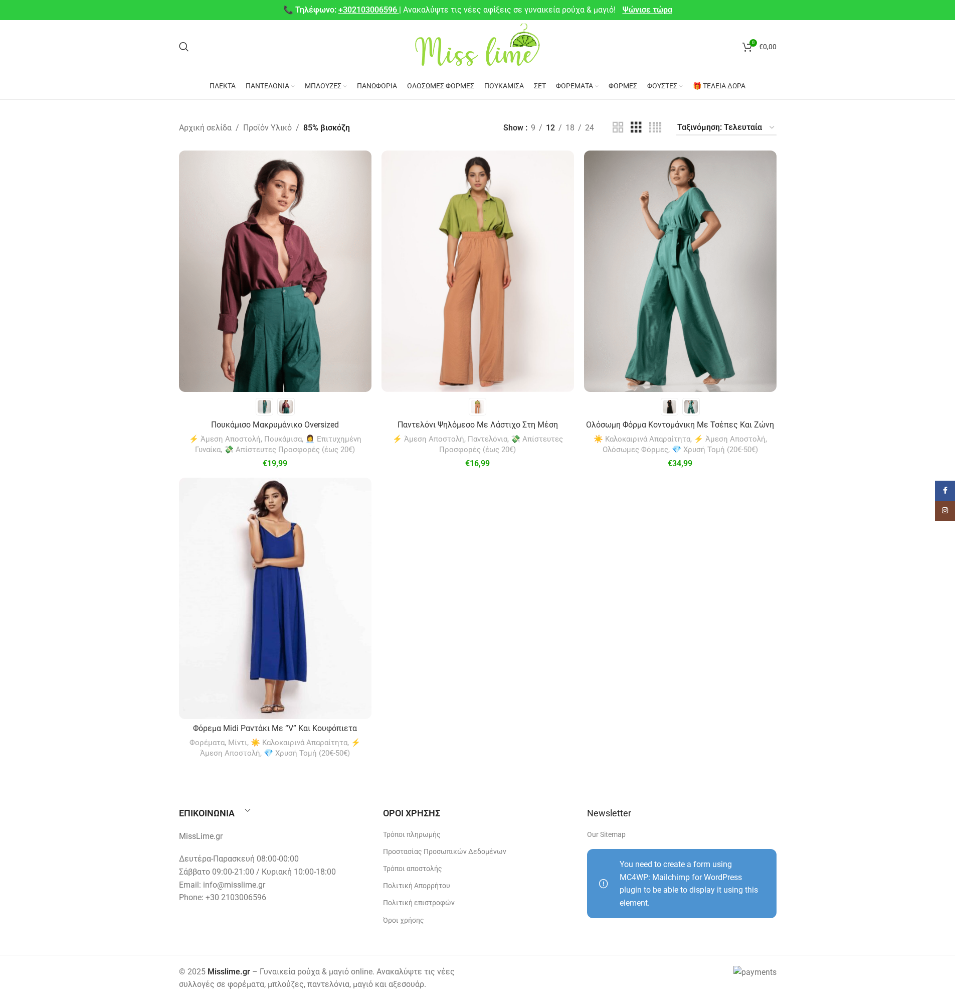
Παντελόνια (487, 439)
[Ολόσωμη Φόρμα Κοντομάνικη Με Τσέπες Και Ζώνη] (680, 271)
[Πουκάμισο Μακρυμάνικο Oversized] (275, 271)
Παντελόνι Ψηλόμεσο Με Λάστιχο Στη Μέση (478, 425)
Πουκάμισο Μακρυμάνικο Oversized (275, 425)
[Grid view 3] (636, 127)
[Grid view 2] (618, 127)
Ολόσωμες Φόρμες (635, 449)
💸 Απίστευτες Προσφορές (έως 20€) (289, 449)
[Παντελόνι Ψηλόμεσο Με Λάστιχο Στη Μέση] (477, 271)
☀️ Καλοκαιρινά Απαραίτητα (642, 439)
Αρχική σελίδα (205, 127)
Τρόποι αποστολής (412, 869)
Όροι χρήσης (403, 920)
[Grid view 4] (655, 127)
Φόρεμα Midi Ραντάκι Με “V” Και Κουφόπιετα (275, 728)
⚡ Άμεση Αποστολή (225, 439)
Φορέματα (207, 742)
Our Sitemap (606, 834)
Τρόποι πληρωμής (412, 834)
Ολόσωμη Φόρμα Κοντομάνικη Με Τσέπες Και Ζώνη (680, 425)
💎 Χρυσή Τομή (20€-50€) (715, 449)
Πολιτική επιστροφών (419, 903)
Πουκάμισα (283, 439)
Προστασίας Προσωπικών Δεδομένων (444, 851)
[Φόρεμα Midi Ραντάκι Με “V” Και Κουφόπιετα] (275, 598)
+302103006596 (368, 10)
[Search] (184, 47)
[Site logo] (477, 46)
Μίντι (237, 742)
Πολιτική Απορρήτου (416, 886)
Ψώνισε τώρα (647, 10)
